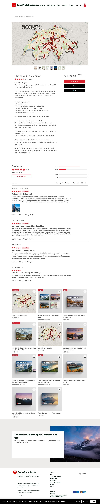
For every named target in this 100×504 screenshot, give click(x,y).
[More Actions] (87, 188)
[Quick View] (50, 334)
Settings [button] (78, 501)
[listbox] (81, 74)
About (51, 472)
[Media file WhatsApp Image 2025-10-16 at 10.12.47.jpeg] (16, 208)
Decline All (85, 501)
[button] (85, 5)
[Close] (98, 501)
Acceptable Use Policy (55, 482)
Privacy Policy (53, 480)
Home (16, 16)
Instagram (52, 493)
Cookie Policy (53, 478)
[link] (23, 79)
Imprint (52, 486)
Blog (51, 474)
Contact (52, 484)
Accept (93, 501)
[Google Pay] (74, 90)
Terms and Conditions (55, 476)
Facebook (52, 491)
